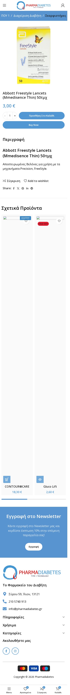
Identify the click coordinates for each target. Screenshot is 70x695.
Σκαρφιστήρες (55, 16)
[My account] (62, 5)
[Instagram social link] (15, 651)
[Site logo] (34, 5)
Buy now (34, 124)
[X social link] (18, 188)
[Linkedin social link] (27, 188)
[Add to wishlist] (26, 221)
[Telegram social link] (31, 188)
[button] (6, 479)
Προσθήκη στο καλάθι (41, 115)
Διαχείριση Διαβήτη (27, 16)
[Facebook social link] (13, 188)
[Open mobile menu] (4, 5)
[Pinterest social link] (22, 188)
